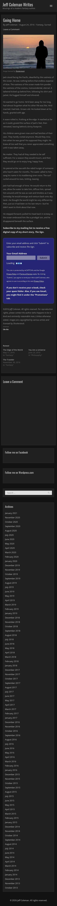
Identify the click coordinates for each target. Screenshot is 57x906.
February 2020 (12, 556)
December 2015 (12, 774)
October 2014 (11, 835)
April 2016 (10, 757)
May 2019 (9, 596)
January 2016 (11, 770)
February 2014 (12, 870)
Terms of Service (26, 274)
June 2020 (9, 539)
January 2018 (11, 665)
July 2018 (9, 639)
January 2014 (11, 874)
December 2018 (12, 617)
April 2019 (10, 600)
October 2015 (11, 783)
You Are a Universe (36, 350)
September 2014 (12, 839)
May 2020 (9, 543)
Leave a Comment (11, 29)
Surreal (47, 24)
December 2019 (12, 565)
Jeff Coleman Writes (18, 4)
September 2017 (12, 683)
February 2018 (12, 661)
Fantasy (39, 24)
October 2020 (11, 522)
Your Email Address (16, 253)
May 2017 (9, 700)
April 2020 (10, 548)
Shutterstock (20, 71)
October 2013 (11, 887)
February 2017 (12, 713)
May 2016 (9, 752)
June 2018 (9, 643)
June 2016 (9, 748)
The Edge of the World (13, 350)
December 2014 (12, 826)
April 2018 (10, 652)
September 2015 (12, 787)
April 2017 (10, 704)
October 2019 (11, 574)
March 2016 (10, 761)
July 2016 (9, 744)
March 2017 (10, 709)
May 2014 (9, 857)
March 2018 (10, 657)
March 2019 (10, 604)
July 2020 (9, 535)
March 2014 (10, 865)
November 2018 (12, 622)
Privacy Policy (11, 274)
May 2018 (9, 648)
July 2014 (9, 848)
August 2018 (11, 635)
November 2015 (12, 778)
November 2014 (12, 831)
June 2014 (9, 852)
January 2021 (11, 513)
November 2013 (12, 883)
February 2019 (12, 609)
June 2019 (9, 591)
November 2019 (12, 569)
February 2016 (12, 765)
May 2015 (9, 805)
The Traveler (8, 359)
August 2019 (11, 583)
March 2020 (10, 552)
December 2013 (12, 879)
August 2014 (11, 844)
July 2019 (9, 587)
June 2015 (9, 800)
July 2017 (9, 691)
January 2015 (11, 822)
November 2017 (12, 674)
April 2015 (10, 809)
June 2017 (9, 696)
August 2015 (11, 791)
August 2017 (11, 687)
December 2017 (12, 670)
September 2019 (12, 578)
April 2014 (10, 861)
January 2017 (11, 717)
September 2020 (12, 526)
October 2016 (11, 731)
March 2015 (10, 813)
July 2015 (9, 796)
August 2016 (11, 739)
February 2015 (12, 818)
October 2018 (11, 626)
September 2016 (12, 735)
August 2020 (11, 530)
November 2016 (12, 726)
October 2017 (11, 678)
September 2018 (12, 630)
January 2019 (11, 613)
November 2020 (12, 517)
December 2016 (12, 722)
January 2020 (11, 561)
